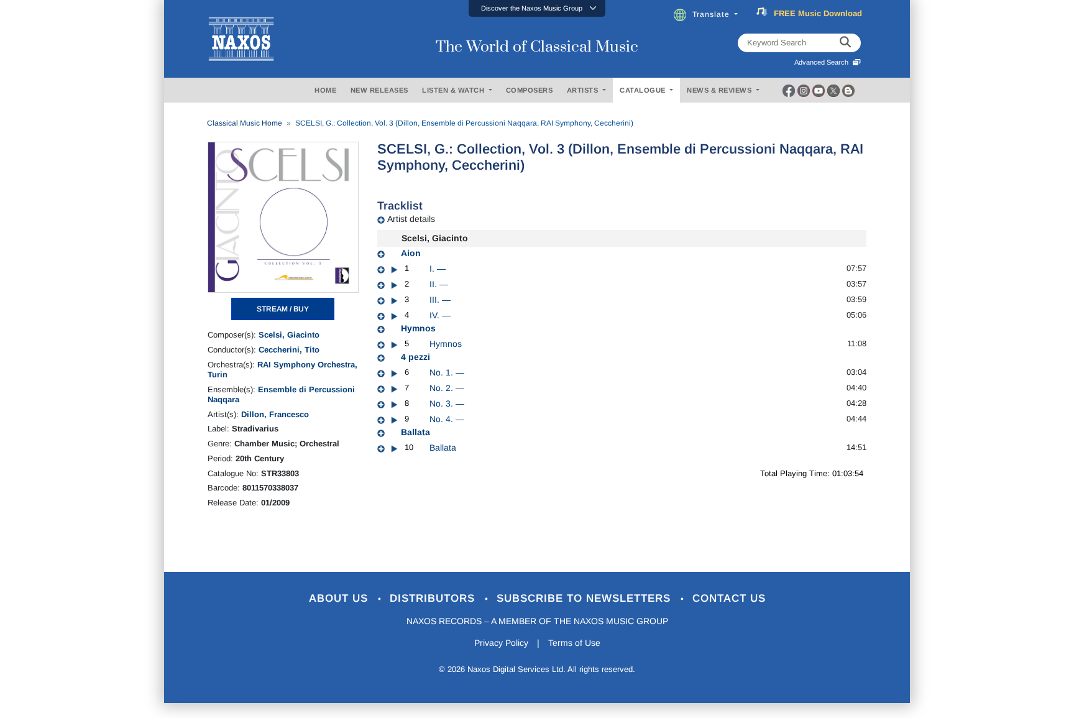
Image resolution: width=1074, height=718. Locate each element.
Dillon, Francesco (275, 414)
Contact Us (729, 598)
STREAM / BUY (283, 309)
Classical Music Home (244, 123)
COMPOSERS (529, 90)
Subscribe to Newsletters (585, 598)
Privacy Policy (501, 643)
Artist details (411, 219)
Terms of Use (574, 643)
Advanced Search (823, 62)
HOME (325, 90)
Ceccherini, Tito (289, 349)
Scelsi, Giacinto (289, 334)
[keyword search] (845, 43)
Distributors (434, 598)
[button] (537, 8)
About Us (340, 598)
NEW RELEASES (379, 90)
